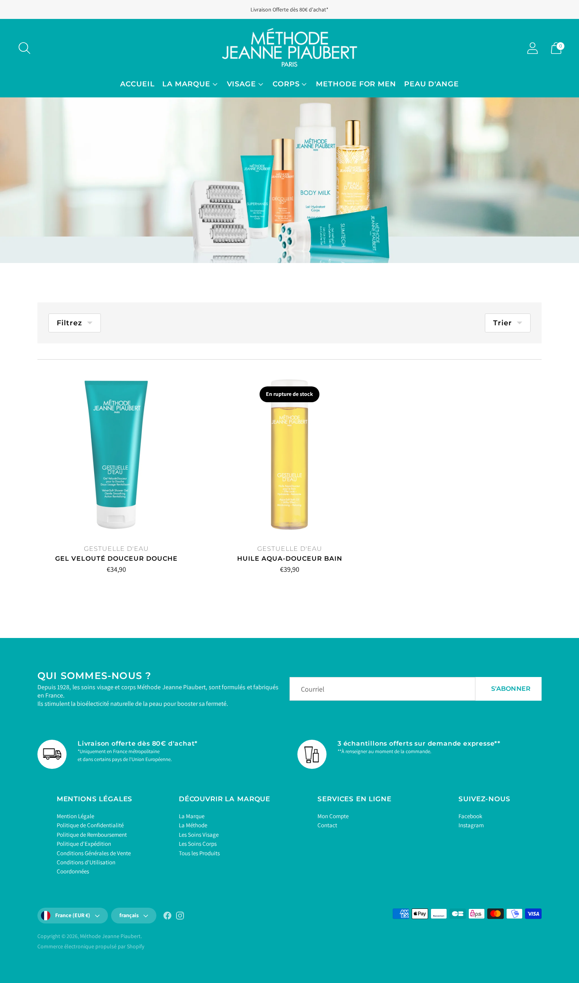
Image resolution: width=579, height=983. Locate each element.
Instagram (471, 825)
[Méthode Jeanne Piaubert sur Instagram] (180, 917)
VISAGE (241, 84)
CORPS (286, 84)
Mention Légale (75, 816)
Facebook (470, 816)
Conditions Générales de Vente (94, 853)
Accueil (137, 84)
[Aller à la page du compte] (532, 48)
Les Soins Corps (198, 843)
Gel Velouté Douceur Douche (116, 558)
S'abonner (511, 688)
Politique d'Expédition (84, 843)
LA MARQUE (186, 84)
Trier (502, 323)
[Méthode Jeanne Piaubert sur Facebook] (167, 917)
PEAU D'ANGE (431, 84)
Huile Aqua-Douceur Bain (289, 558)
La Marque (191, 816)
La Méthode (193, 825)
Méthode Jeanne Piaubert (110, 936)
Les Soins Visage (199, 834)
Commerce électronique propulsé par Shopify (90, 946)
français (129, 915)
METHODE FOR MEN (356, 84)
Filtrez (69, 323)
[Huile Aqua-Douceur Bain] (289, 454)
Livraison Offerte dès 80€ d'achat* (289, 9)
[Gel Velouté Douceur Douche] (116, 454)
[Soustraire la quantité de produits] (44, 571)
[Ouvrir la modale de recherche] (24, 48)
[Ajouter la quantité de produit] (68, 571)
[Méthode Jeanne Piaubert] (289, 48)
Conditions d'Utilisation (86, 862)
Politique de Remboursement (92, 834)
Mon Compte (333, 816)
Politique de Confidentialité (90, 825)
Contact (327, 825)
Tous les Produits (199, 853)
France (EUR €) (72, 915)
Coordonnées (73, 871)
